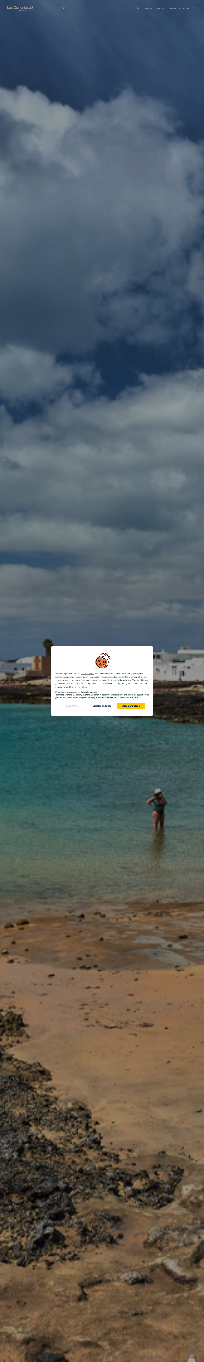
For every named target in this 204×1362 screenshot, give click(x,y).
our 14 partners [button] (87, 674)
